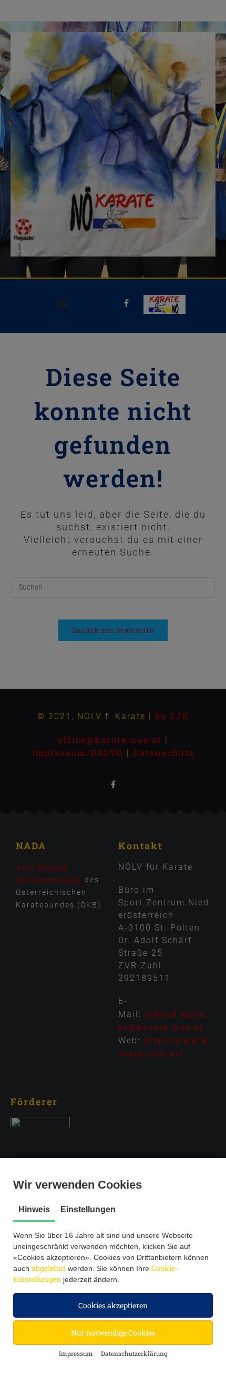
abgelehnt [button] (49, 1268)
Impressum (76, 1353)
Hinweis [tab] (34, 1209)
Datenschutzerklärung (134, 1353)
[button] (113, 1305)
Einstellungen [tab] (88, 1209)
